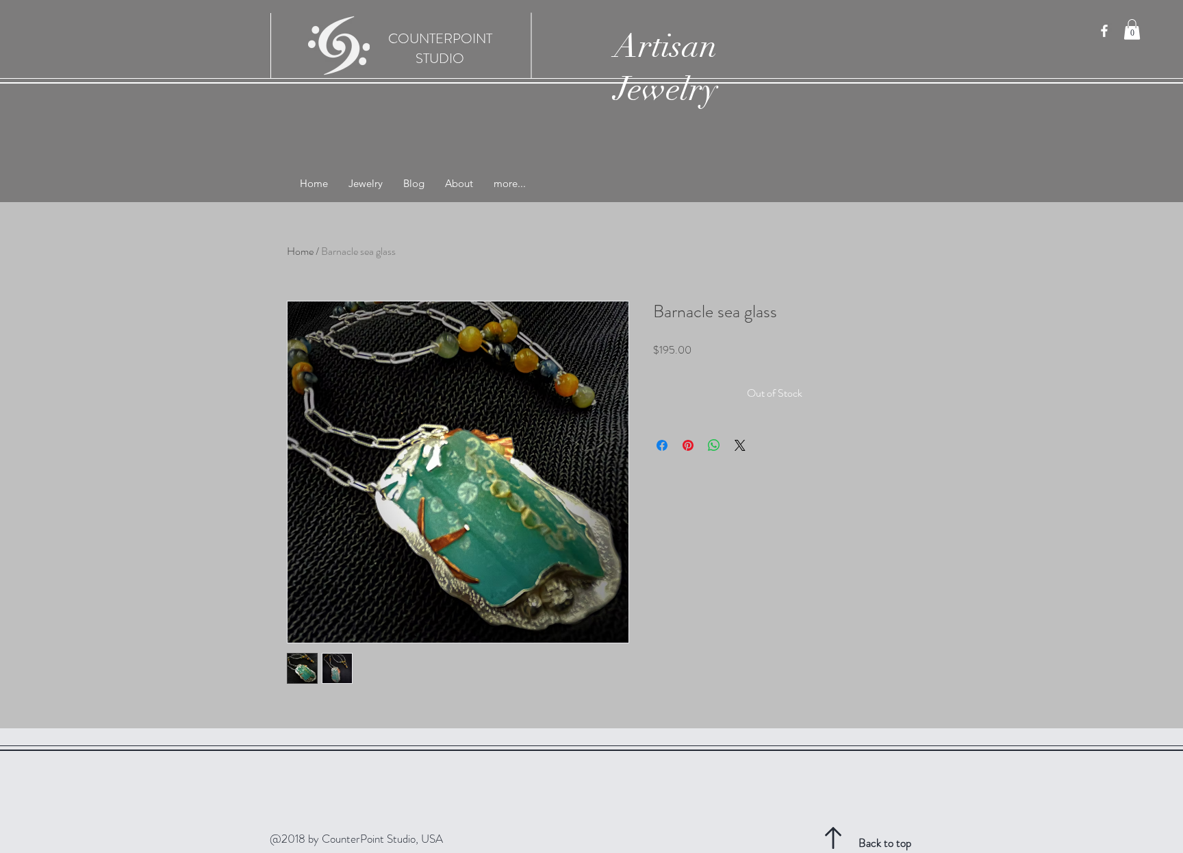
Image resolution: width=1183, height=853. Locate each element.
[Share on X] (740, 445)
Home (300, 251)
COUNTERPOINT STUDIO (440, 49)
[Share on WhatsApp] (714, 445)
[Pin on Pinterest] (688, 445)
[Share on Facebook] (662, 445)
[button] (1132, 29)
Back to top (884, 843)
